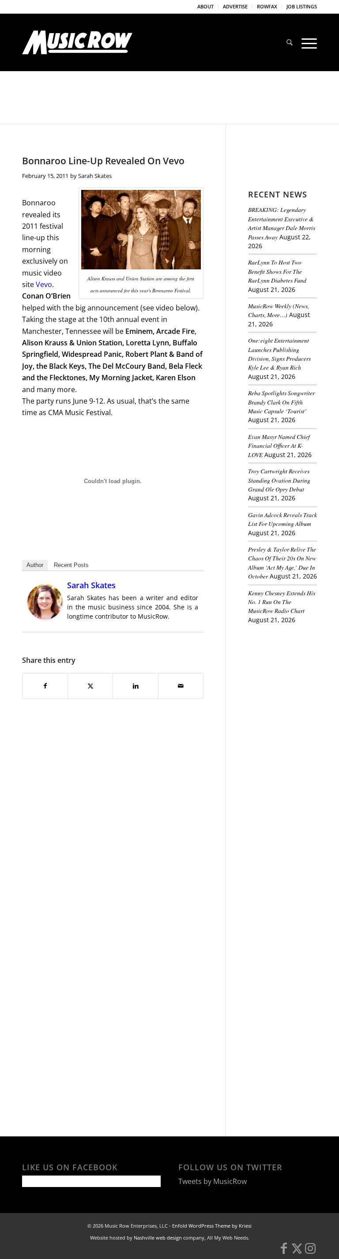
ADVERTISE (235, 6)
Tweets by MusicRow (212, 1181)
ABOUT (205, 6)
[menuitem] (205, 6)
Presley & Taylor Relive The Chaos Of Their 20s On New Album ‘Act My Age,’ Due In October (282, 562)
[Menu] (307, 42)
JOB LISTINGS (301, 6)
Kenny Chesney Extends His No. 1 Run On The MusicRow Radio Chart (281, 602)
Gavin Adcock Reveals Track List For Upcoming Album (282, 519)
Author (34, 565)
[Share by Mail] (180, 685)
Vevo (44, 284)
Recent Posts (71, 565)
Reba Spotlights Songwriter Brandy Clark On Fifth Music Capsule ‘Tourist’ (281, 402)
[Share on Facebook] (45, 685)
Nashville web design (158, 1237)
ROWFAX (267, 6)
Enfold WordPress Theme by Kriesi (212, 1225)
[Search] (289, 42)
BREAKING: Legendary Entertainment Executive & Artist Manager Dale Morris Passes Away (281, 223)
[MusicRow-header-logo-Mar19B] (77, 42)
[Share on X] (90, 685)
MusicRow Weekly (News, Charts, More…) (278, 310)
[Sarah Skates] (45, 617)
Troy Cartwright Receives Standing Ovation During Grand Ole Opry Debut (279, 480)
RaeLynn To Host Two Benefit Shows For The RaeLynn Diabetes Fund (277, 271)
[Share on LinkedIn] (135, 685)
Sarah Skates (95, 176)
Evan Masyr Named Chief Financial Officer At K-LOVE (279, 445)
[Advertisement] (293, 680)
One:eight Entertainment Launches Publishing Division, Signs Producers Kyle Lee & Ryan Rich (279, 353)
